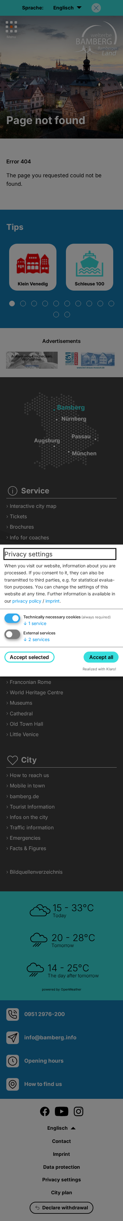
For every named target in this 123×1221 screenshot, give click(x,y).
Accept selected (29, 657)
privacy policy (26, 600)
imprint (52, 600)
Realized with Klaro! (99, 669)
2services (36, 639)
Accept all (101, 657)
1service (34, 623)
